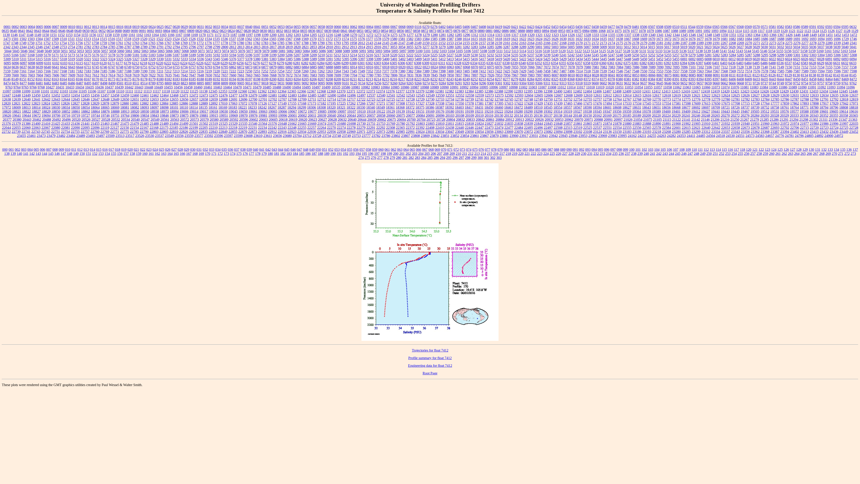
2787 (127, 47)
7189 (136, 71)
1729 (845, 39)
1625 (546, 39)
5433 (571, 59)
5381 (265, 59)
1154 (76, 35)
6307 (409, 63)
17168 (301, 103)
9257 (385, 83)
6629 (820, 63)
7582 (772, 71)
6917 (377, 67)
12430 (794, 91)
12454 (75, 95)
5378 (248, 59)
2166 (546, 43)
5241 (563, 55)
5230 (474, 55)
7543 (611, 71)
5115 (530, 51)
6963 (450, 67)
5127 (618, 51)
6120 (103, 63)
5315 (39, 59)
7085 (627, 67)
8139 (820, 75)
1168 (186, 35)
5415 (466, 59)
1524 (176, 39)
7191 (152, 71)
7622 (152, 75)
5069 (193, 51)
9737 (764, 83)
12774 (676, 99)
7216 (200, 71)
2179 (643, 43)
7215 (192, 71)
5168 (31, 55)
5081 (282, 51)
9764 (17, 87)
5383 (273, 59)
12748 (528, 99)
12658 (203, 99)
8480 (31, 83)
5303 (813, 55)
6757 (192, 67)
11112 (138, 91)
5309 (7, 59)
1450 (821, 35)
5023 (708, 47)
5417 (482, 59)
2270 (748, 43)
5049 (48, 51)
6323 (449, 63)
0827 (239, 31)
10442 (129, 87)
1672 (667, 39)
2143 (369, 43)
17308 (400, 103)
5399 (377, 59)
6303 (377, 63)
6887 (321, 67)
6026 (804, 59)
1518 (127, 39)
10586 (345, 87)
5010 (611, 47)
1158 (108, 35)
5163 (844, 51)
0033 (216, 27)
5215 (361, 55)
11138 (203, 91)
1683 (740, 39)
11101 (45, 91)
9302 (506, 83)
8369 (579, 79)
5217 (377, 55)
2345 (31, 47)
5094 (386, 51)
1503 (31, 39)
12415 (675, 91)
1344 (676, 35)
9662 (724, 83)
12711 (311, 99)
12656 (183, 99)
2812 (232, 47)
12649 (114, 99)
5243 (579, 55)
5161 (828, 51)
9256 (377, 83)
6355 (562, 63)
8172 (103, 79)
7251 (256, 71)
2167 (555, 43)
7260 (305, 71)
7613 (103, 75)
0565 (716, 27)
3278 (434, 47)
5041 (853, 47)
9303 (514, 83)
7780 (369, 75)
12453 (65, 95)
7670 (281, 75)
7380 (401, 71)
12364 (281, 91)
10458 (188, 87)
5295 (764, 55)
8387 (659, 79)
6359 (594, 63)
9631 (619, 83)
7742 (361, 75)
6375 (627, 63)
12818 (843, 99)
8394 (700, 79)
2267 (724, 43)
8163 (55, 79)
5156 (787, 51)
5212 (337, 55)
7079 (579, 67)
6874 (256, 67)
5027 (740, 47)
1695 (829, 39)
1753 (55, 43)
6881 (281, 67)
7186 (111, 71)
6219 (151, 63)
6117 (87, 63)
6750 (136, 67)
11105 (82, 91)
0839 (327, 31)
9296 (482, 83)
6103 (63, 63)
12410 (636, 91)
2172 (595, 43)
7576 (756, 71)
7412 (482, 71)
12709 (302, 99)
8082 (684, 75)
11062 (677, 87)
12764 (617, 99)
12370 (341, 91)
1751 (39, 43)
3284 (482, 47)
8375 (603, 79)
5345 (216, 59)
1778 (224, 43)
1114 (738, 31)
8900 (232, 83)
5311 (23, 59)
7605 (47, 75)
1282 (450, 35)
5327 (136, 59)
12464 (164, 95)
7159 (7, 71)
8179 (152, 79)
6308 (417, 63)
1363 (748, 35)
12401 (567, 91)
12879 (114, 103)
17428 (528, 103)
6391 (659, 63)
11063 (686, 87)
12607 (558, 95)
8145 (852, 75)
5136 (683, 51)
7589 (804, 71)
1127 (839, 31)
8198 (256, 79)
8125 (764, 75)
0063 (361, 27)
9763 (9, 87)
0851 (360, 31)
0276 (434, 27)
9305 (531, 83)
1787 (297, 43)
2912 (345, 47)
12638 (6, 99)
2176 (627, 43)
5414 (458, 59)
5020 (691, 47)
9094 (313, 83)
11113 (147, 91)
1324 (563, 35)
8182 (168, 79)
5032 (780, 47)
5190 (200, 55)
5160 (820, 51)
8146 (7, 79)
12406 (597, 91)
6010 (716, 59)
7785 (377, 75)
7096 (684, 67)
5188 (184, 55)
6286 (337, 63)
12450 (36, 95)
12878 (104, 103)
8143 (836, 75)
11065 (696, 87)
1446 (797, 35)
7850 (450, 75)
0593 (828, 27)
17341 (449, 103)
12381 (439, 91)
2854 (321, 47)
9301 (498, 83)
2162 (514, 43)
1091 (698, 31)
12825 (55, 103)
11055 (648, 87)
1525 (184, 39)
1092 (706, 31)
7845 (434, 75)
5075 (233, 51)
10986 (404, 87)
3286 (498, 47)
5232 (490, 55)
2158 (490, 43)
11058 (667, 87)
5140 (715, 51)
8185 (192, 79)
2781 (79, 47)
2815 (256, 47)
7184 (95, 71)
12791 (824, 99)
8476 (15, 83)
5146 (763, 51)
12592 (509, 95)
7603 (31, 75)
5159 (812, 51)
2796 (192, 47)
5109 (491, 51)
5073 (217, 51)
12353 (222, 91)
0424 (538, 27)
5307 (845, 55)
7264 (337, 71)
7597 (845, 71)
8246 (458, 79)
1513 (87, 39)
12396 (538, 91)
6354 (554, 63)
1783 (264, 43)
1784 (272, 43)
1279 (426, 35)
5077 (249, 51)
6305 (393, 63)
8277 (506, 79)
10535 (335, 87)
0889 (529, 31)
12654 (164, 99)
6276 (256, 63)
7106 (708, 67)
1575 (353, 39)
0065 (377, 27)
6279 (280, 63)
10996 (493, 87)
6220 (159, 63)
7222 (232, 71)
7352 (369, 71)
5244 (587, 55)
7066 (531, 67)
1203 (297, 35)
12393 (518, 91)
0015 (111, 27)
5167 (23, 55)
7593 (813, 71)
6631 (836, 63)
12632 (804, 95)
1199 (265, 35)
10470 (237, 87)
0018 (127, 27)
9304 (523, 83)
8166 (79, 79)
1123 (807, 31)
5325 (119, 59)
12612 (607, 95)
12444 (833, 91)
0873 (432, 31)
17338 (439, 103)
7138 (748, 67)
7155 (828, 67)
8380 (619, 79)
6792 (200, 67)
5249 (627, 55)
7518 (587, 71)
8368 (571, 79)
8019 (579, 75)
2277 (804, 43)
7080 (587, 67)
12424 (754, 91)
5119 (554, 51)
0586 (796, 27)
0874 (440, 31)
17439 (558, 103)
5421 (514, 59)
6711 (87, 67)
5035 (804, 47)
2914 (361, 47)
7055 (514, 67)
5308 (853, 55)
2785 (111, 47)
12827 (75, 103)
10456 (178, 87)
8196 (240, 79)
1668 (635, 39)
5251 (643, 55)
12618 (666, 95)
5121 (570, 51)
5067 (177, 51)
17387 (489, 103)
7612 (95, 75)
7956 (506, 75)
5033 (788, 47)
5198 (265, 55)
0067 (394, 27)
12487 (321, 95)
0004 (31, 27)
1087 (666, 31)
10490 (286, 87)
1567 (288, 39)
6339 (514, 63)
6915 (361, 67)
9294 (474, 83)
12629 (774, 95)
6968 (466, 67)
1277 (410, 35)
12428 (774, 91)
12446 (853, 91)
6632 (844, 63)
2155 (466, 43)
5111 (499, 51)
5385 (289, 59)
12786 (784, 99)
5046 (24, 51)
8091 (716, 75)
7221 (224, 71)
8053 (635, 75)
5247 (611, 55)
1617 (490, 39)
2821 (305, 47)
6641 (55, 67)
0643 (37, 31)
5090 (354, 51)
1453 (845, 35)
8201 (281, 79)
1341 (660, 35)
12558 (469, 95)
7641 (176, 75)
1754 (63, 43)
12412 (656, 91)
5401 (394, 59)
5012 (627, 47)
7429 (522, 71)
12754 (577, 99)
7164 (31, 71)
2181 (659, 43)
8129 (788, 75)
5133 (658, 51)
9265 (410, 83)
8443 (772, 79)
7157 (845, 67)
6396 (691, 63)
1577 (369, 39)
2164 (530, 43)
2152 (442, 43)
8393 (692, 79)
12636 (843, 95)
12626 (745, 95)
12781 (735, 99)
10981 (355, 87)
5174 (79, 55)
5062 (136, 51)
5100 (419, 51)
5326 (127, 59)
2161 (506, 43)
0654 (110, 31)
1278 (418, 35)
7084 (619, 67)
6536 (780, 63)
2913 (353, 47)
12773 (666, 99)
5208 (305, 55)
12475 (213, 95)
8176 (136, 79)
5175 (87, 55)
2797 (200, 47)
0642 (29, 31)
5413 (450, 59)
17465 (567, 103)
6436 (731, 63)
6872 (240, 67)
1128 (846, 31)
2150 (426, 43)
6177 (119, 63)
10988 (424, 87)
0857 (408, 31)
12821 (16, 103)
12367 (311, 91)
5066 (169, 51)
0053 (281, 27)
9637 (643, 83)
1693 (813, 39)
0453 (555, 27)
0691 (142, 31)
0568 (740, 27)
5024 (716, 47)
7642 (184, 75)
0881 (489, 31)
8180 (160, 79)
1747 (6, 43)
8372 (587, 79)
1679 (716, 39)
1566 (280, 39)
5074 (225, 51)
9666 (732, 83)
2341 (853, 43)
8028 (595, 75)
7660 (232, 75)
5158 (804, 51)
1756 (79, 43)
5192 (216, 55)
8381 (627, 79)
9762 (853, 83)
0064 (369, 27)
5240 (555, 55)
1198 (257, 35)
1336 (619, 35)
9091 (297, 83)
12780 (725, 99)
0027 (168, 27)
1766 (159, 43)
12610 (587, 95)
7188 (127, 71)
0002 (15, 27)
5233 (498, 55)
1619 (506, 39)
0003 (23, 27)
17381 (479, 103)
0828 (247, 31)
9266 (418, 83)
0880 (481, 31)
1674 (684, 39)
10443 (138, 87)
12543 (410, 95)
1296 (466, 35)
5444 (595, 59)
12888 (193, 103)
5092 (370, 51)
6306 (401, 63)
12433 (813, 91)
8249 (466, 79)
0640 (13, 31)
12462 (154, 95)
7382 (409, 71)
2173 (603, 43)
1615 (474, 39)
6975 (490, 67)
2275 (788, 43)
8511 (136, 83)
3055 (409, 47)
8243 (450, 79)
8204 (297, 79)
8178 (144, 79)
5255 (667, 55)
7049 (506, 67)
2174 (611, 43)
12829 (94, 103)
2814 (248, 47)
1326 (571, 35)
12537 (371, 95)
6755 (176, 67)
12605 (538, 95)
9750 (788, 83)
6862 (232, 67)
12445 (843, 91)
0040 (248, 27)
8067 (660, 75)
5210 (321, 55)
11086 (783, 87)
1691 (796, 39)
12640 (26, 99)
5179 (119, 55)
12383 (459, 91)
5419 (498, 59)
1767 (168, 43)
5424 (538, 59)
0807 (182, 31)
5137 (691, 51)
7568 (724, 71)
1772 (200, 43)
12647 (95, 99)
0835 (303, 31)
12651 (134, 99)
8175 (127, 79)
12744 (498, 99)
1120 (784, 31)
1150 (45, 35)
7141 (772, 67)
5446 (611, 59)
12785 (774, 99)
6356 (570, 63)
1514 (95, 39)
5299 (780, 55)
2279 (821, 43)
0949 (553, 31)
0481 (635, 27)
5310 (15, 59)
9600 (595, 83)
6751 (144, 67)
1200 (273, 35)
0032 (208, 27)
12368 (321, 91)
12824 (45, 103)
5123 (586, 51)
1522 (159, 39)
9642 (651, 83)
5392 (337, 59)
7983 (531, 75)
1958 (353, 43)
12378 (410, 91)
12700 (252, 99)
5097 (402, 51)
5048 (40, 51)
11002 (523, 87)
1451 (829, 35)
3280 (450, 47)
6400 (707, 63)
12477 (233, 95)
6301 (361, 63)
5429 (563, 59)
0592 (820, 27)
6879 (273, 67)
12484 (302, 95)
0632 (853, 27)
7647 (192, 75)
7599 (7, 75)
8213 (369, 79)
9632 (627, 83)
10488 (276, 87)
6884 (305, 67)
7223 (240, 71)
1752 (47, 43)
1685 (756, 39)
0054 (289, 27)
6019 (748, 59)
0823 (223, 31)
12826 (65, 103)
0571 (764, 27)
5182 (144, 55)
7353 (377, 71)
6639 (39, 67)
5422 (522, 59)
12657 (193, 99)
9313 (563, 83)
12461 (144, 95)
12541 (390, 95)
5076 (241, 51)
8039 (603, 75)
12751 (558, 99)
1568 (297, 39)
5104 (451, 51)
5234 (506, 55)
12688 (223, 99)
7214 (184, 71)
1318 (523, 35)
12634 (824, 95)
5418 (490, 59)
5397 (361, 59)
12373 (370, 91)
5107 (475, 51)
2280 (829, 43)
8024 (587, 75)
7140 (764, 67)
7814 (402, 75)
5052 (72, 51)
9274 (426, 83)
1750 (30, 43)
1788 (305, 43)
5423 (530, 59)
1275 (394, 35)
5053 (80, 51)
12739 (469, 99)
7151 (796, 67)
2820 (297, 47)
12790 (814, 99)
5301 (796, 55)
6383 (651, 63)
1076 (626, 31)
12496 (351, 95)
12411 (646, 91)
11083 (754, 87)
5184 (160, 55)
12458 (114, 95)
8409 (748, 79)
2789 (144, 47)
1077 (634, 31)
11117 (157, 91)
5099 (411, 51)
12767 (627, 99)
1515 (103, 39)
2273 (772, 43)
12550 (440, 95)
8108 (724, 75)
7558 (684, 71)
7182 (79, 71)
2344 (23, 47)
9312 (555, 83)
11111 (129, 91)
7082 (603, 67)
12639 (16, 99)
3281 (458, 47)
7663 (248, 75)
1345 (684, 35)
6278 (272, 63)
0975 (577, 31)
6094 (853, 59)
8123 (756, 75)
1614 (466, 39)
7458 (546, 71)
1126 (831, 31)
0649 (78, 31)
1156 (92, 35)
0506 (643, 27)
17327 (420, 103)
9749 (780, 83)
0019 (136, 27)
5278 (684, 55)
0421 (514, 27)
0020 (144, 27)
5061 (128, 51)
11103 (64, 91)
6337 (498, 63)
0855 (392, 31)
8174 (119, 79)
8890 (192, 83)
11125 (194, 91)
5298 (772, 55)
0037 (240, 27)
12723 (370, 99)
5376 (232, 59)
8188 (200, 79)
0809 (190, 31)
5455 (675, 59)
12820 (6, 103)
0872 (424, 31)
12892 (213, 103)
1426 (789, 35)
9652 (684, 83)
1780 (240, 43)
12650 (124, 99)
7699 (337, 75)
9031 (281, 83)
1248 (337, 35)
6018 (740, 59)
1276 (402, 35)
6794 (216, 67)
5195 (240, 55)
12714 (331, 99)
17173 (311, 103)
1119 (776, 31)
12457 (105, 95)
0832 (279, 31)
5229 (466, 55)
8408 (740, 79)
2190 (708, 43)
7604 (39, 75)
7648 (200, 75)
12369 (331, 91)
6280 (288, 63)
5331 (168, 59)
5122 (578, 51)
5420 (506, 59)
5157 (796, 51)
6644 (79, 67)
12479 (252, 95)
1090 (690, 31)
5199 (273, 55)
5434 (579, 59)
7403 (458, 71)
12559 (479, 95)
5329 (152, 59)
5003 (555, 47)
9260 (394, 83)
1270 (353, 35)
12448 (16, 95)
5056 (96, 51)
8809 (168, 83)
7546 (619, 71)
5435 (587, 59)
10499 (326, 87)
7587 (796, 71)
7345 (353, 71)
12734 (449, 99)
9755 (812, 83)
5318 (63, 59)
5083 (298, 51)
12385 (479, 91)
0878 (473, 31)
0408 (482, 27)
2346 (39, 47)
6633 (852, 63)
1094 (723, 31)
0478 (619, 27)
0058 (321, 27)
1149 (37, 35)
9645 (659, 83)
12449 (26, 95)
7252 (264, 71)
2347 (47, 47)
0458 (595, 27)
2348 (55, 47)
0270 (426, 27)
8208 (329, 79)
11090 (802, 87)
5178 (111, 55)
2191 (716, 43)
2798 (208, 47)
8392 (684, 79)
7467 (555, 71)
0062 (353, 27)
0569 (748, 27)
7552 (651, 71)
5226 (442, 55)
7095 (676, 67)
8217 (401, 79)
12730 (430, 99)
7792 (385, 75)
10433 (69, 87)
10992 (464, 87)
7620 (144, 75)
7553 (659, 71)
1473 (7, 39)
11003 (532, 87)
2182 (667, 43)
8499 (112, 83)
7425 (506, 71)
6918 (385, 67)
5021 (699, 47)
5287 (748, 55)
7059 (523, 67)
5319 (71, 59)
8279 (514, 79)
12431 (804, 91)
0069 (410, 27)
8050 (619, 75)
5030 (764, 47)
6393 (675, 63)
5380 (256, 59)
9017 (256, 83)
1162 (139, 35)
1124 (815, 31)
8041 (611, 75)
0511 (683, 27)
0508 (659, 27)
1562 (248, 39)
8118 (740, 75)
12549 (430, 95)
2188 (692, 43)
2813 (240, 47)
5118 (546, 51)
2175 (619, 43)
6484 (748, 63)
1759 (103, 43)
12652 (144, 99)
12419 (715, 91)
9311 (547, 83)
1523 (168, 39)
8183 (176, 79)
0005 (39, 27)
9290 (450, 83)
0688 (118, 31)
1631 (571, 39)
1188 (241, 35)
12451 (45, 95)
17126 (262, 103)
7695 (321, 75)
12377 (400, 91)
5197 (256, 55)
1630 (563, 39)
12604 (528, 95)
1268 (345, 35)
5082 (290, 51)
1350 (724, 35)
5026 (732, 47)
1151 (53, 35)
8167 (87, 79)
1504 (39, 39)
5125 (602, 51)
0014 (103, 27)
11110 (120, 91)
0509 (667, 27)
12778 (705, 99)
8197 (248, 79)
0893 (537, 31)
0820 (198, 31)
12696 (243, 99)
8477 (23, 83)
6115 (79, 63)
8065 (643, 75)
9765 (25, 87)
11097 (6, 91)
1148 (29, 35)
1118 (768, 31)
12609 (578, 95)
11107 (101, 91)
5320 (79, 59)
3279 (442, 47)
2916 (377, 47)
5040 (845, 47)
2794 (176, 47)
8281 (522, 79)
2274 (780, 43)
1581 (401, 39)
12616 (646, 95)
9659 (708, 83)
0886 (505, 31)
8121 (748, 75)
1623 (530, 39)
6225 (192, 63)
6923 (426, 67)
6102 (55, 63)
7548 (635, 71)
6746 (103, 67)
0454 (563, 27)
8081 (676, 75)
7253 (272, 71)
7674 (297, 75)
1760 (111, 43)
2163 (522, 43)
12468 (174, 95)
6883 (297, 67)
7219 (208, 71)
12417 (695, 91)
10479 (257, 87)
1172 (218, 35)
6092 (837, 59)
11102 (54, 91)
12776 (696, 99)
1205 (313, 35)
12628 (765, 95)
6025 (796, 59)
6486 (764, 63)
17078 (252, 103)
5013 (635, 47)
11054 (638, 87)
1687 (772, 39)
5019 (683, 47)
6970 (474, 67)
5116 (538, 51)
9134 (361, 83)
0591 (812, 27)
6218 (143, 63)
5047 (32, 51)
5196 (248, 55)
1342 (668, 35)
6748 (119, 67)
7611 (87, 75)
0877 (465, 31)
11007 (542, 87)
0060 (337, 27)
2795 (184, 47)
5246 (603, 55)
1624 (538, 39)
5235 (514, 55)
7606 (55, 75)
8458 (813, 79)
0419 (498, 27)
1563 (256, 39)
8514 (144, 83)
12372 (360, 91)
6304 (385, 63)
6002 (692, 59)
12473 (203, 95)
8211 (353, 79)
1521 (151, 39)
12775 (686, 99)
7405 (466, 71)
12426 (764, 91)
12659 (213, 99)
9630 (611, 83)
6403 (723, 63)
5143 (739, 51)
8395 (708, 79)
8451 (804, 79)
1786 (288, 43)
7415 (490, 71)
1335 (611, 35)
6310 (433, 63)
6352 (538, 63)
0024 (152, 27)
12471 (183, 95)
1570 (313, 39)
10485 (266, 87)
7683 (313, 75)
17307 (390, 103)
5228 (458, 55)
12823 (35, 103)
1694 (821, 39)
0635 (5, 31)
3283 (474, 47)
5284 (732, 55)
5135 (675, 51)
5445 (603, 59)
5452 (659, 59)
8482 (47, 83)
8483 (55, 83)
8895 (200, 83)
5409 (418, 59)
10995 (483, 87)
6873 (248, 67)
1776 (208, 43)
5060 (120, 51)
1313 (482, 35)
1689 (788, 39)
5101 (427, 51)
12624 (725, 95)
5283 (724, 55)
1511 (71, 39)
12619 (676, 95)
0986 (594, 31)
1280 (434, 35)
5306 (837, 55)
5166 (15, 55)
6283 (312, 63)
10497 (316, 87)
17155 (292, 103)
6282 (304, 63)
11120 (175, 91)
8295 (538, 79)
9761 (845, 83)
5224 (426, 55)
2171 (587, 43)
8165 (71, 79)
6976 (498, 67)
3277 (426, 47)
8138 (812, 75)
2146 (393, 43)
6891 (345, 67)
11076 (735, 87)
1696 (837, 39)
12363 (272, 91)
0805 (174, 31)
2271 (756, 43)
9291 (458, 83)
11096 (850, 87)
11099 (26, 91)
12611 (597, 95)
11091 (812, 87)
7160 (15, 71)
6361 (611, 63)
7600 (15, 75)
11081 (744, 87)
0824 (231, 31)
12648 (105, 99)
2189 (700, 43)
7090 (660, 67)
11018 (590, 87)
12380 (429, 91)
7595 (829, 71)
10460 (198, 87)
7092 (668, 67)
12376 (390, 91)
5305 (829, 55)
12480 (262, 95)
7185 (103, 71)
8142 (828, 75)
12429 (784, 91)
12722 (361, 99)
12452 (55, 95)
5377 (240, 59)
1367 (781, 35)
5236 (522, 55)
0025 (160, 27)
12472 (193, 95)
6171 (111, 63)
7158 (853, 67)
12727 (400, 99)
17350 (459, 103)
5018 (675, 47)
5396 (353, 59)
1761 (119, 43)
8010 (571, 75)
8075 (668, 75)
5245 (595, 55)
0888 (521, 31)
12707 (282, 99)
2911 (337, 47)
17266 (361, 103)
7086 (635, 67)
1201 (281, 35)
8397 (716, 79)
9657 (700, 83)
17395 (498, 103)
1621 (514, 39)
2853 (313, 47)
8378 (611, 79)
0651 (94, 31)
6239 (232, 63)
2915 (369, 47)
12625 (735, 95)
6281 (296, 63)
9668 (740, 83)
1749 (22, 43)
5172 (63, 55)
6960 (442, 67)
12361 (252, 91)
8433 (756, 79)
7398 (442, 71)
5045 (15, 51)
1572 (329, 39)
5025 (724, 47)
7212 (168, 71)
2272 (764, 43)
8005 (547, 75)
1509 (55, 39)
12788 (804, 99)
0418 (490, 27)
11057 (658, 87)
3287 (506, 47)
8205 (305, 79)
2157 (482, 43)
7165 (39, 71)
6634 (7, 67)
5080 (273, 51)
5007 (587, 47)
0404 (450, 27)
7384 (417, 71)
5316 (47, 59)
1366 (772, 35)
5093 (378, 51)
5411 (434, 59)
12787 (794, 99)
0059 (329, 27)
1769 (184, 43)
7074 (555, 67)
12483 (292, 95)
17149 (282, 103)
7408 (474, 71)
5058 (112, 51)
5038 (828, 47)
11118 (166, 91)
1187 (233, 35)
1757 (87, 43)
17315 (410, 103)
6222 (167, 63)
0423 (530, 27)
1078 (642, 31)
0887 (513, 31)
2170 (579, 43)
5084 (306, 51)
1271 (361, 35)
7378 (393, 71)
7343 (345, 71)
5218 (385, 55)
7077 (563, 67)
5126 (610, 51)
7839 (426, 75)
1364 (756, 35)
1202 (289, 35)
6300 (353, 63)
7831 (410, 75)
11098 (16, 91)
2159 (498, 43)
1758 (95, 43)
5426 (555, 59)
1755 (71, 43)
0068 (402, 27)
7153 (812, 67)
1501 (15, 39)
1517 (119, 39)
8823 (184, 83)
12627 (755, 95)
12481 (272, 95)
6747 (111, 67)
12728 (410, 99)
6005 (700, 59)
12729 (420, 99)
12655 (174, 99)
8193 (224, 79)
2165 (538, 43)
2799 (216, 47)
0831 (271, 31)
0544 (691, 27)
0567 (732, 27)
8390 (667, 79)
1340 (652, 35)
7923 (482, 75)
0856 (400, 31)
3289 (522, 47)
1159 (116, 35)
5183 (152, 55)
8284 (530, 79)
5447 (619, 59)
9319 (587, 83)
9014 (248, 83)
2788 (136, 47)
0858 (416, 31)
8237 (442, 79)
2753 (63, 47)
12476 (223, 95)
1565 (272, 39)
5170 (47, 55)
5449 (635, 59)
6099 (39, 63)
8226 (426, 79)
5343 (208, 59)
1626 (555, 39)
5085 (314, 51)
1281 (442, 35)
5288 (756, 55)
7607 (63, 75)
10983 (375, 87)
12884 (163, 103)
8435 (764, 79)
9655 (692, 83)
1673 (675, 39)
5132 (650, 51)
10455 (168, 87)
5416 (474, 59)
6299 (345, 63)
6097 (23, 63)
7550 (643, 71)
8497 (95, 83)
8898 (216, 83)
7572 (740, 71)
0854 (384, 31)
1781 (248, 43)
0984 (585, 31)
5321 (87, 59)
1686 (764, 39)
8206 (313, 79)
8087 (700, 75)
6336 (490, 63)
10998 (513, 87)
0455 (571, 27)
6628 (812, 63)
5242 (571, 55)
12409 (626, 91)
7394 (434, 71)
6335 (482, 63)
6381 (635, 63)
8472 (853, 79)
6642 (63, 67)
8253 (482, 79)
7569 (732, 71)
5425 (546, 59)
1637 (611, 39)
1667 (627, 39)
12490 (331, 95)
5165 (7, 55)
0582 (780, 27)
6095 (7, 63)
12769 (646, 99)
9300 (490, 83)
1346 (692, 35)
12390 (508, 91)
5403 (410, 59)
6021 (764, 59)
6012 (732, 59)
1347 (700, 35)
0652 (102, 31)
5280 (700, 55)
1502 (23, 39)
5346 (224, 59)
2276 (796, 43)
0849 (352, 31)
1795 (345, 43)
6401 (715, 63)
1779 (232, 43)
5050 (56, 51)
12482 (282, 95)
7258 (297, 71)
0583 (788, 27)
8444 (780, 79)
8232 (434, 79)
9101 (345, 83)
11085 (773, 87)
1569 (305, 39)
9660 (716, 83)
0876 (456, 31)
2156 (474, 43)
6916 (369, 67)
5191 (208, 55)
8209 (337, 79)
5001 (538, 47)
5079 (265, 51)
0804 (166, 31)
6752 (152, 67)
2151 (434, 43)
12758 (607, 99)
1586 (442, 39)
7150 (788, 67)
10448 (148, 87)
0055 (297, 27)
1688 (780, 39)
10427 (50, 87)
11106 (92, 91)
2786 (119, 47)
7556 (667, 71)
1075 (618, 31)
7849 (442, 75)
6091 (828, 59)
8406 (732, 79)
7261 (313, 71)
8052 (627, 75)
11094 (840, 87)
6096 (15, 63)
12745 (508, 99)
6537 (788, 63)
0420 (506, 27)
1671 (659, 39)
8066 (652, 75)
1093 (714, 31)
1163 (147, 35)
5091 (362, 51)
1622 (522, 39)
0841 (344, 31)
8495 (87, 83)
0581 (772, 27)
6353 (546, 63)
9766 (33, 87)
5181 (136, 55)
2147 (401, 43)
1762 (127, 43)
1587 (450, 39)
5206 (289, 55)
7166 (47, 71)
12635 (834, 95)
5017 (667, 47)
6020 (756, 59)
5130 (634, 51)
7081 (595, 67)
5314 (31, 59)
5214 (353, 55)
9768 (41, 87)
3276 (417, 47)
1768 (176, 43)
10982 (365, 87)
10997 (503, 87)
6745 (95, 67)
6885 (313, 67)
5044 (7, 51)
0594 (837, 27)
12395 (528, 91)
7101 (692, 67)
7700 (345, 75)
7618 (127, 75)
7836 (418, 75)
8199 (265, 79)
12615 (636, 95)
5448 (627, 59)
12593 (518, 95)
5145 (755, 51)
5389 (313, 59)
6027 (812, 59)
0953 (561, 31)
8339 (563, 79)
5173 (71, 55)
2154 (458, 43)
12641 (36, 99)
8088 (708, 75)
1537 (232, 39)
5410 (426, 59)
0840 (336, 31)
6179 (127, 63)
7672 (289, 75)
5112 (507, 51)
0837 (319, 31)
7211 (160, 71)
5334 (192, 59)
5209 (313, 55)
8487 (79, 83)
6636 (15, 67)
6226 (200, 63)
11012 (561, 87)
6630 (828, 63)
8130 (796, 75)
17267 (370, 103)
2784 (103, 47)
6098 (31, 63)
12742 (489, 99)
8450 (796, 79)
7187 (119, 71)
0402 (442, 27)
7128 (740, 67)
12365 (291, 91)
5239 (546, 55)
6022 (772, 59)
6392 (667, 63)
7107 (716, 67)
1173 (225, 35)
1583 (417, 39)
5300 (788, 55)
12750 (548, 99)
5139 (707, 51)
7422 (498, 71)
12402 (577, 91)
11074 (725, 87)
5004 (563, 47)
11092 (821, 87)
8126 (772, 75)
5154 (771, 51)
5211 (329, 55)
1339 (643, 35)
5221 (401, 55)
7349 (361, 71)
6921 (410, 67)
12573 (489, 95)
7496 (571, 71)
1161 (131, 35)
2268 (732, 43)
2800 (224, 47)
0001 (7, 27)
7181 (71, 71)
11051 (619, 87)
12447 (6, 95)
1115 (746, 31)
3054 (401, 47)
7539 (603, 71)
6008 (708, 59)
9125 (353, 83)
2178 (635, 43)
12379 (419, 91)
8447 (788, 79)
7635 (168, 75)
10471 (247, 87)
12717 (351, 99)
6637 (23, 67)
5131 (642, 51)
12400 (557, 91)
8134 (804, 75)
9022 (273, 83)
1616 (482, 39)
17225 (341, 103)
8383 (643, 79)
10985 (395, 87)
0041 (256, 27)
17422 (518, 103)
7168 (63, 71)
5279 (692, 55)
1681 (724, 39)
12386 (488, 91)
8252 (474, 79)
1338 (635, 35)
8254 (490, 79)
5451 (651, 59)
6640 (47, 67)
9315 (571, 83)
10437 (109, 87)
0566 (724, 27)
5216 (369, 55)
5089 (346, 51)
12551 (449, 95)
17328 (430, 103)
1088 (674, 31)
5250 (635, 55)
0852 (368, 31)
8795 (160, 83)
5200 (281, 55)
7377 (385, 71)
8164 (63, 79)
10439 (119, 87)
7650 (208, 75)
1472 (853, 35)
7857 (458, 75)
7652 (216, 75)
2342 (7, 47)
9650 (675, 83)
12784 (765, 99)
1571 (321, 39)
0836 (311, 31)
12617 (656, 95)
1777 (216, 43)
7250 (248, 71)
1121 (792, 31)
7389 (426, 71)
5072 (209, 51)
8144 (844, 75)
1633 (587, 39)
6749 (127, 67)
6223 (175, 63)
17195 (331, 103)
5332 (176, 59)
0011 (79, 27)
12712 (321, 99)
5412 (442, 59)
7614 (111, 75)
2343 (15, 47)
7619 (136, 75)
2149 (417, 43)
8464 (829, 79)
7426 (514, 71)
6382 (643, 63)
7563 (700, 71)
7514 (579, 71)
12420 (725, 91)
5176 (95, 55)
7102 (700, 67)
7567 (716, 71)
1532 (200, 39)
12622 (705, 95)
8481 (39, 83)
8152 (31, 79)
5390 (321, 59)
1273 (377, 35)
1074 (610, 31)
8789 (152, 83)
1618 (498, 39)
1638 (619, 39)
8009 (563, 75)
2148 (409, 43)
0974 (569, 31)
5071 (201, 51)
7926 (490, 75)
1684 (748, 39)
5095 (394, 51)
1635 (603, 39)
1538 (240, 39)
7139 (756, 67)
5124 (594, 51)
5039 (837, 47)
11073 (715, 87)
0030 (192, 27)
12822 (26, 103)
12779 (715, 99)
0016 (119, 27)
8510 (128, 83)
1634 (595, 39)
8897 (208, 83)
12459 (124, 95)
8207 (321, 79)
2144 (377, 43)
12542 (400, 95)
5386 (297, 59)
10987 (414, 87)
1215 (321, 35)
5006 (579, 47)
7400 (450, 71)
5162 (836, 51)
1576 (361, 39)
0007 (55, 27)
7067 (539, 67)
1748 (14, 43)
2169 (571, 43)
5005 (571, 47)
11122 (184, 91)
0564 (708, 27)
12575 (499, 95)
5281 (708, 55)
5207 (297, 55)
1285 (458, 35)
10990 (444, 87)
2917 (385, 47)
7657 (224, 75)
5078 (257, 51)
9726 (756, 83)
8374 (595, 79)
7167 (55, 71)
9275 (434, 83)
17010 (223, 103)
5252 (651, 55)
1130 (6, 35)
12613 (617, 95)
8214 (377, 79)
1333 (595, 35)
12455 (85, 95)
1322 (547, 35)
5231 (482, 55)
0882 (497, 31)
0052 (273, 27)
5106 (467, 51)
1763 (135, 43)
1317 (514, 35)
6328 (457, 63)
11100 (35, 91)
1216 (329, 35)
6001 (684, 59)
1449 (813, 35)
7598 (853, 71)
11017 (580, 87)
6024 (788, 59)
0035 (232, 27)
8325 (555, 79)
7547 (627, 71)
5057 (104, 51)
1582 (409, 39)
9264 (402, 83)
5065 (161, 51)
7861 (466, 75)
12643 (55, 99)
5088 (338, 51)
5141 (723, 51)
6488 (772, 63)
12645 (75, 99)
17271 (380, 103)
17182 (321, 103)
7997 (539, 75)
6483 (740, 63)
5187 (176, 55)
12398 (548, 91)
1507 (47, 39)
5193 (224, 55)
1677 (700, 39)
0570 (756, 27)
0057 (313, 27)
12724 (380, 99)
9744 (772, 83)
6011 (724, 59)
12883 (154, 103)
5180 (127, 55)
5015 (651, 47)
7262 (321, 71)
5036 (812, 47)
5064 (153, 51)
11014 (571, 87)
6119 (95, 63)
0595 (845, 27)
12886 (183, 103)
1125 (823, 31)
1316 (506, 35)
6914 (353, 67)
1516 (111, 39)
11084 (763, 87)
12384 (469, 91)
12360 (242, 91)
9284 (442, 83)
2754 (71, 47)
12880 (124, 103)
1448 (805, 35)
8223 (417, 79)
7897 (474, 75)
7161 (23, 71)
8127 (780, 75)
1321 (539, 35)
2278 (813, 43)
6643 (71, 67)
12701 (262, 99)
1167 (178, 35)
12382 (449, 91)
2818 (281, 47)
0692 (150, 31)
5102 (435, 51)
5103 (443, 51)
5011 (619, 47)
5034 (796, 47)
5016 (659, 47)
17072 (242, 103)
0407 (474, 27)
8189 (208, 79)
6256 (240, 63)
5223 (417, 55)
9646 (667, 83)
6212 (135, 63)
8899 (224, 83)
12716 (341, 99)
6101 (47, 63)
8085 (692, 75)
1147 (22, 35)
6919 (394, 67)
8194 (232, 79)
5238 (538, 55)
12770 (656, 99)
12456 (95, 95)
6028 (820, 59)
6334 (473, 63)
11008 (552, 87)
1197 (249, 35)
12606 (548, 95)
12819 (853, 99)
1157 (100, 35)
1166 (171, 35)
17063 (232, 103)
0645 (53, 31)
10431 (60, 87)
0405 (458, 27)
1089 (682, 31)
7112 (724, 67)
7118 (732, 67)
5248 (619, 55)
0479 (627, 27)
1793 (337, 43)
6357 (578, 63)
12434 (823, 91)
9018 (265, 83)
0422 (522, 27)
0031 (200, 27)
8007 (555, 75)
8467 (837, 79)
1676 (692, 39)
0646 (61, 31)
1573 (337, 39)
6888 (329, 67)
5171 (55, 55)
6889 (337, 67)
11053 (629, 87)
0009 (63, 27)
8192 (216, 79)
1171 (210, 35)
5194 (232, 55)
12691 (233, 99)
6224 (183, 63)
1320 (531, 35)
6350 (530, 63)
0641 (21, 31)
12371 (350, 91)
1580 (393, 39)
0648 (69, 31)
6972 (482, 67)
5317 (55, 59)
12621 (696, 95)
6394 (683, 63)
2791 (160, 47)
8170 (95, 79)
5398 (369, 59)
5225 (434, 55)
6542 (796, 63)
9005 (240, 83)
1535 (216, 39)
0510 (675, 27)
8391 (675, 79)
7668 (273, 75)
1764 (143, 43)
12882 (144, 103)
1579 (385, 39)
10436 (99, 87)
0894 (545, 31)
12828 (85, 103)
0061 (345, 27)
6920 (402, 67)
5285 (740, 55)
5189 (192, 55)
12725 (390, 99)
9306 (539, 83)
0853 (376, 31)
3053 (393, 47)
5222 (409, 55)
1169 (194, 35)
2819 (289, 47)
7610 (79, 75)
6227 (208, 63)
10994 (473, 87)
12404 (587, 91)
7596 (837, 71)
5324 (111, 59)
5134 (667, 51)
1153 (69, 35)
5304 (821, 55)
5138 (699, 51)
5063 (144, 51)
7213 (176, 71)
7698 (329, 75)
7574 (748, 71)
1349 (716, 35)
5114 (522, 51)
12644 (65, 99)
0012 (87, 27)
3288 (514, 47)
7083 (611, 67)
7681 (305, 75)
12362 (262, 91)
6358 (586, 63)
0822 (215, 31)
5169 (39, 55)
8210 (345, 79)
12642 (45, 99)
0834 (295, 31)
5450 (643, 59)
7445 (530, 71)
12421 (735, 91)
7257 (288, 71)
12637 (853, 95)
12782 (745, 99)
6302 (369, 63)
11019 (600, 87)
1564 (264, 39)
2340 (845, 43)
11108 (111, 91)
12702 (272, 99)
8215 (385, 79)
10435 (89, 87)
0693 (158, 31)
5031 (772, 47)
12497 (361, 95)
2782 (87, 47)
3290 (530, 47)
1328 (587, 35)
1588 (458, 39)
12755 (587, 99)
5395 (345, 59)
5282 (716, 55)
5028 (748, 47)
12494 (341, 95)
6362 (619, 63)
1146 (14, 35)
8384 (651, 79)
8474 (7, 83)
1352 (740, 35)
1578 (377, 39)
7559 (692, 71)
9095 (321, 83)
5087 (330, 51)
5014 (643, 47)
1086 (658, 31)
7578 (764, 71)
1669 (643, 39)
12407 (607, 91)
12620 (686, 95)
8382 (635, 79)
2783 (95, 47)
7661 (240, 75)
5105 (459, 51)
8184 (184, 79)
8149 (15, 79)
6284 (321, 63)
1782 (256, 43)
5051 (64, 51)
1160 (123, 35)
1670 (651, 39)
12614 (627, 95)
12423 (744, 91)
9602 (603, 83)
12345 (213, 91)
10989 (434, 87)
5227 (450, 55)
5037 (820, 47)
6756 (184, 67)
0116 (418, 27)
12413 (666, 91)
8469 (845, 79)
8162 (47, 79)
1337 (627, 35)
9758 (828, 83)
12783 (755, 99)
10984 (385, 87)
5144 (747, 51)
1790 (321, 43)
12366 (301, 91)
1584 (426, 39)
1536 (224, 39)
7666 (265, 75)
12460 (134, 95)
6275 (248, 63)
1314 (490, 35)
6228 (216, 63)
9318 (579, 83)
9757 (820, 83)
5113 (515, 51)
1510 (63, 39)
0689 (126, 31)
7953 (498, 75)
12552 (459, 95)
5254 (659, 55)
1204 (305, 35)
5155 (779, 51)
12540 (380, 95)
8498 (104, 83)
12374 (380, 91)
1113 (730, 31)
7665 (256, 75)
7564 (708, 71)
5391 (329, 59)
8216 (393, 79)
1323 (555, 35)
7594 (821, 71)
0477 (611, 27)
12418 (705, 91)
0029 (184, 27)
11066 (706, 87)
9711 (748, 83)
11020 (609, 87)
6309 (425, 63)
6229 (224, 63)
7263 (329, 71)
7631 (160, 75)
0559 (699, 27)
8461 (821, 79)
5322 (95, 59)
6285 (329, 63)
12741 (479, 99)
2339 (837, 43)
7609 (71, 75)
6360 (602, 63)
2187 (684, 43)
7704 (353, 75)
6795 (224, 67)
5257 (675, 55)
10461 (207, 87)
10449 (158, 87)
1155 (84, 35)
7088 (643, 67)
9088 (289, 83)
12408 (617, 91)
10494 (296, 87)
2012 (361, 43)
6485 (756, 63)
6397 (699, 63)
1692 (804, 39)
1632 (579, 39)
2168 (563, 43)
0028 (176, 27)
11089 (792, 87)
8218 (409, 79)
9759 (837, 83)
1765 (151, 43)
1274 (385, 35)
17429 (538, 103)
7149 (780, 67)
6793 (208, 67)
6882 (289, 67)
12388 (498, 91)
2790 (152, 47)
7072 (547, 67)
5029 (756, 47)
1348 (708, 35)
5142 (731, 51)
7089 (652, 67)
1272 (369, 35)
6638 (31, 67)
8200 (273, 79)
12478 (243, 95)
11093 (831, 87)
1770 (192, 43)
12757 (597, 99)
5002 (546, 47)
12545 (420, 95)
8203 (289, 79)
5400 (385, 59)
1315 (498, 35)
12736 (459, 99)
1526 (192, 39)
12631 (794, 95)
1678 (708, 39)
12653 (154, 99)
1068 (602, 31)
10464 (227, 87)
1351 (732, 35)
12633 (814, 95)
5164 (852, 51)
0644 (45, 31)
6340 (522, 63)
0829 (255, 31)
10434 (79, 87)
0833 (287, 31)
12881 (134, 103)
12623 (715, 95)
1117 (761, 31)
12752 (567, 99)
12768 (636, 99)
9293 (466, 83)
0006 (47, 27)
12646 (85, 99)
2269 (740, 43)
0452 (546, 27)
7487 (563, 71)
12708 (292, 99)
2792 (168, 47)
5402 (402, 59)
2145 (385, 43)
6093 (845, 59)
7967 (514, 75)
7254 (280, 71)
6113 (71, 63)
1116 (753, 31)
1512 (79, 39)
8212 (361, 79)
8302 (546, 79)
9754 (804, 83)
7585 (780, 71)
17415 (508, 103)
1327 (579, 35)
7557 (675, 71)
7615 (119, 75)
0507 (651, 27)
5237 (530, 55)
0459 (603, 27)
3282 (466, 47)
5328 (144, 59)
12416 (685, 91)
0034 (224, 27)
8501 (120, 83)
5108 (483, 51)
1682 (732, 39)
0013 (95, 27)
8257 (498, 79)
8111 (732, 75)
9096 (329, 83)
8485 (63, 83)
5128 (626, 51)
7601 (23, 75)
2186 (675, 43)
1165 (163, 35)
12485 (311, 95)
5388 (305, 59)
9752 (796, 83)
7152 (804, 67)
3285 (490, 47)
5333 (184, 59)
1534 (208, 39)
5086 (322, 51)
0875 (448, 31)
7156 (837, 67)
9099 (337, 83)
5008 (595, 47)
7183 (87, 71)
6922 (418, 67)
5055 (88, 51)
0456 (579, 27)
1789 (313, 43)
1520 (143, 39)
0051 (265, 27)
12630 (784, 95)
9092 (305, 83)
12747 (518, 99)
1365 (764, 35)
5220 (393, 55)
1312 (474, 35)
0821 (207, 31)
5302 (804, 55)
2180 (651, 43)
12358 (232, 91)
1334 (603, 35)
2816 (265, 47)
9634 (635, 83)
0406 (466, 27)
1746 (853, 39)
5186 (168, 55)
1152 (61, 35)
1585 (434, 39)
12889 (203, 103)
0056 (305, 27)
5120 (562, 51)
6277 (264, 63)
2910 (329, 47)
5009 (603, 47)
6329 (465, 63)
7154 (820, 67)
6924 (434, 67)
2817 (273, 47)
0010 (71, 27)
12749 (538, 99)
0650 (86, 31)
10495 (306, 87)
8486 (71, 83)
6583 (804, 63)
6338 (506, 63)
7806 (394, 75)
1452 (837, 35)
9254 (369, 83)
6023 (780, 59)
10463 (217, 87)
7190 (144, 71)
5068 (185, 51)
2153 (450, 43)
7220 (216, 71)
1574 (345, 39)
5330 (160, 59)
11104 (73, 91)
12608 (568, 95)
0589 (804, 27)
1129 (854, 31)
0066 (385, 27)
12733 (439, 99)
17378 (469, 103)
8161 (39, 79)
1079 (650, 31)
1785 (280, 43)
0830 (263, 31)
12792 (834, 99)
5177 (103, 55)
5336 (200, 59)
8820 (176, 83)
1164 (155, 35)
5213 (345, 55)
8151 (23, 79)
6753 (160, 67)
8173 (111, 79)
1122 (799, 31)
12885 (173, 103)
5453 (667, 59)
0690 (134, 31)
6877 (265, 67)
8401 (724, 79)
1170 (202, 35)
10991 (454, 87)
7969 (523, 75)
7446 (538, 71)
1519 (135, 39)
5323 (103, 59)
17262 (351, 103)
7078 (571, 67)
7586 (788, 71)
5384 (281, 59)
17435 (548, 103)
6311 (441, 63)
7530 (595, 71)
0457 (587, 27)
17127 (272, 103)
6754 (168, 67)
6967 (458, 67)
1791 (329, 43)
